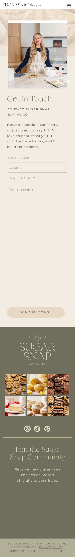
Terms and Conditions (26, 551)
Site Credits (56, 551)
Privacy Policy (50, 547)
